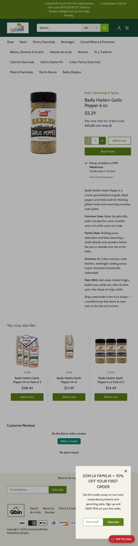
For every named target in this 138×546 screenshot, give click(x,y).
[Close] (126, 471)
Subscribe (113, 522)
